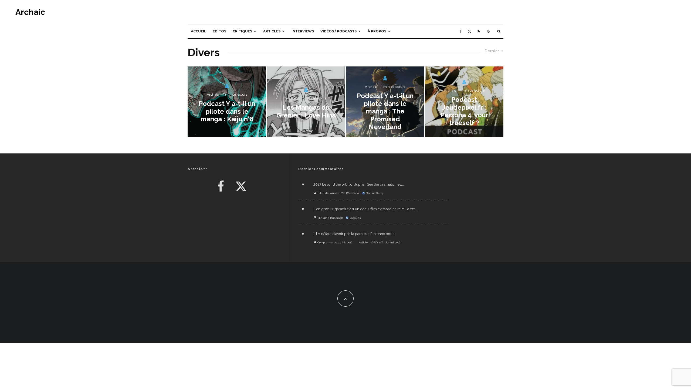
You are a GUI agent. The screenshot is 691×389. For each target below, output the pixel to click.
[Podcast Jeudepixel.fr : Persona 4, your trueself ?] (464, 101)
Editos (219, 31)
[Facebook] (460, 31)
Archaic (30, 12)
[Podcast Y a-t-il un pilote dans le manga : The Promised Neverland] (385, 101)
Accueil (198, 31)
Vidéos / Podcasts (338, 31)
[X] (469, 31)
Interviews (303, 31)
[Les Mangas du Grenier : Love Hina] (306, 101)
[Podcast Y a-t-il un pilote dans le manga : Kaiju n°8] (227, 101)
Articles (271, 31)
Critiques (242, 31)
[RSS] (478, 31)
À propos (377, 31)
